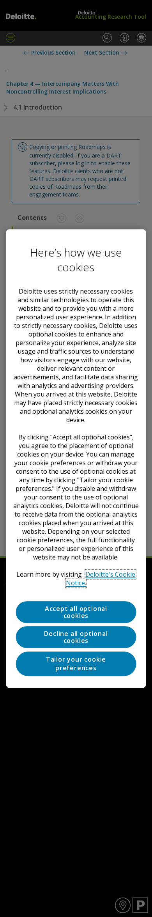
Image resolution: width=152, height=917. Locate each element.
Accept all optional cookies (76, 612)
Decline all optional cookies (76, 637)
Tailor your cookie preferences (76, 663)
